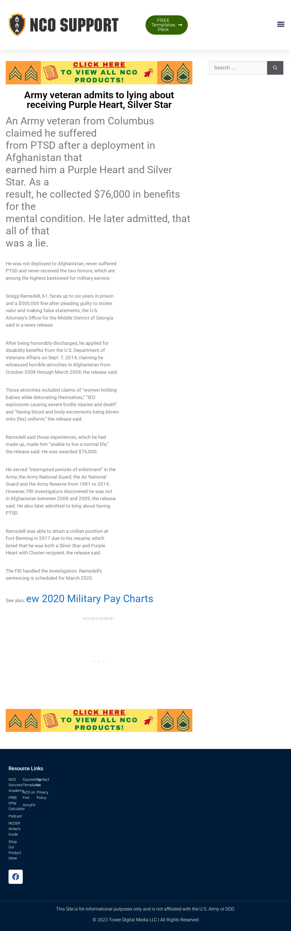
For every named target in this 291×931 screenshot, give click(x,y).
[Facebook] (16, 877)
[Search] (275, 68)
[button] (281, 24)
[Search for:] (238, 68)
